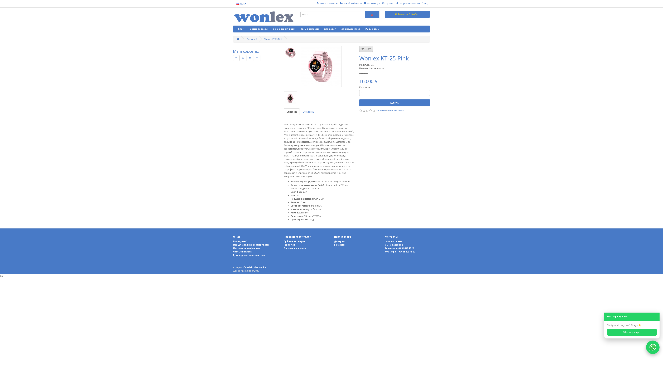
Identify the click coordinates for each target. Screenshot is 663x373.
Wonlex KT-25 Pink (273, 39)
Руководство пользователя (249, 255)
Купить (394, 102)
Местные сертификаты (246, 248)
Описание (291, 111)
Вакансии (339, 244)
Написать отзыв (395, 110)
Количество (365, 87)
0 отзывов (381, 110)
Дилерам (339, 241)
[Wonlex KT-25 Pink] (321, 66)
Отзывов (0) (308, 111)
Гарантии (289, 244)
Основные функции (284, 28)
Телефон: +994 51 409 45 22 (399, 248)
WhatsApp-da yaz (632, 332)
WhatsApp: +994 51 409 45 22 (400, 251)
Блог (240, 28)
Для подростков (350, 28)
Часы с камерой (309, 28)
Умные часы (372, 28)
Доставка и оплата (295, 248)
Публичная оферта (294, 241)
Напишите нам (393, 241)
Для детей (330, 28)
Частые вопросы (258, 28)
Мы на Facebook (394, 244)
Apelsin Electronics (255, 267)
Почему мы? (240, 241)
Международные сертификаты (251, 244)
